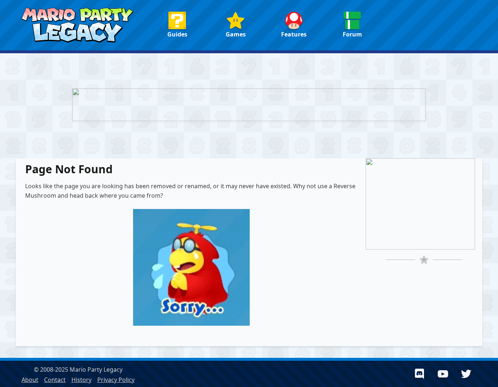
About (30, 380)
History (81, 380)
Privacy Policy (116, 380)
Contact (55, 380)
